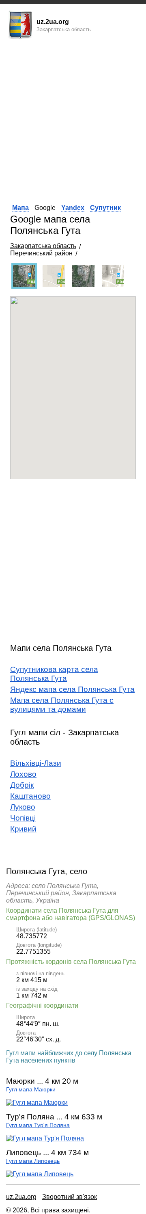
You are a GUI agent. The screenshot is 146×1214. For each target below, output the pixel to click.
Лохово (23, 774)
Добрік (22, 785)
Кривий (23, 829)
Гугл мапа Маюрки (31, 1090)
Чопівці (23, 818)
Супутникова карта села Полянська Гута (54, 674)
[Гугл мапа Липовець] (39, 1174)
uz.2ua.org (21, 1196)
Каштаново (30, 796)
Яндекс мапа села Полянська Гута (72, 689)
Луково (22, 807)
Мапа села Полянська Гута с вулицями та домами (62, 704)
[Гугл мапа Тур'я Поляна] (45, 1138)
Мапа (20, 207)
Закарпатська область (43, 245)
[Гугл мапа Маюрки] (37, 1102)
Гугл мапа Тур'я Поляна (38, 1125)
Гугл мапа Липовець (33, 1161)
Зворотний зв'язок (69, 1196)
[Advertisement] (73, 119)
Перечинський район (41, 253)
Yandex (72, 207)
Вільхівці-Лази (35, 763)
